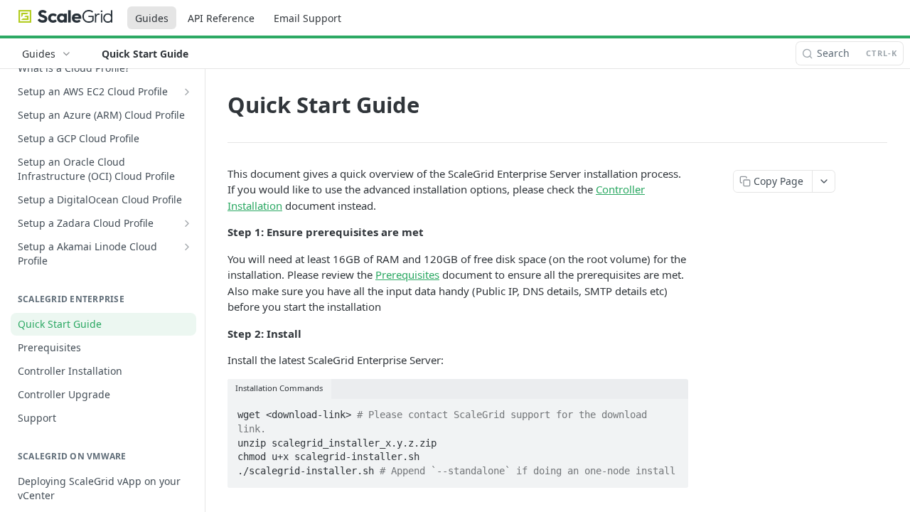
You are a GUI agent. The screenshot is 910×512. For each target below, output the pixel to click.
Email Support (307, 18)
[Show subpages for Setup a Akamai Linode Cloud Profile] (187, 246)
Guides (151, 18)
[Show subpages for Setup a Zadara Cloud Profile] (187, 223)
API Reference (221, 18)
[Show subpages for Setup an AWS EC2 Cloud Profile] (187, 91)
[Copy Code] (671, 411)
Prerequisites (407, 274)
